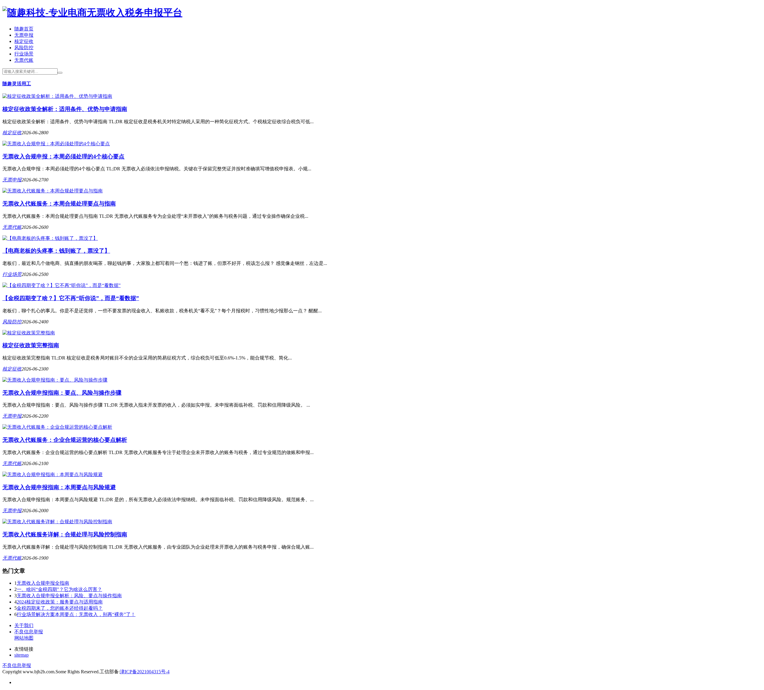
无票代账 (23, 60)
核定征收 (23, 41)
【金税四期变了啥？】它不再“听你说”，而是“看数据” (70, 298)
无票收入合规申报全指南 (43, 583)
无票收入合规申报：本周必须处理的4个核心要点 (63, 156)
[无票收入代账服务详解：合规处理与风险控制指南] (57, 521)
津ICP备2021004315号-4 (145, 671)
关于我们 (23, 625)
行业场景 (23, 53)
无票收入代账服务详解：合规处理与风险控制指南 (64, 534)
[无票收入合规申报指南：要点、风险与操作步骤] (54, 379)
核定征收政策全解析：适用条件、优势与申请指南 (64, 109)
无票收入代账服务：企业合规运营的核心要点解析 (64, 440)
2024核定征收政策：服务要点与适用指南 (60, 601)
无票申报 (23, 35)
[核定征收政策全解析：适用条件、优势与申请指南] (57, 96)
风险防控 (23, 47)
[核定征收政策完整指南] (28, 332)
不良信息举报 (28, 631)
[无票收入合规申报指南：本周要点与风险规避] (52, 474)
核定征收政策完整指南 (30, 345)
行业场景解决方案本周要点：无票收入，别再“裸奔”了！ (76, 614)
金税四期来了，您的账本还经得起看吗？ (60, 608)
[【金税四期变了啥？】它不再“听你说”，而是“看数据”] (61, 285)
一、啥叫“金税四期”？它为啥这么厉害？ (59, 589)
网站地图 (23, 637)
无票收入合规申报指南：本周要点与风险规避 (59, 487)
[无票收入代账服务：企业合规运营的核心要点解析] (57, 427)
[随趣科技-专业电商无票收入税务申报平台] (92, 12)
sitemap (21, 654)
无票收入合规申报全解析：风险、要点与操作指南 (69, 595)
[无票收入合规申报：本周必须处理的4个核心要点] (56, 143)
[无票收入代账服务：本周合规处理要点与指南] (52, 190)
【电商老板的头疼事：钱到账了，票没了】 (56, 251)
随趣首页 (23, 28)
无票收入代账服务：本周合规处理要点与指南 (59, 203)
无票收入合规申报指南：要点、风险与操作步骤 (61, 393)
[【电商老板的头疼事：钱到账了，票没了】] (50, 238)
